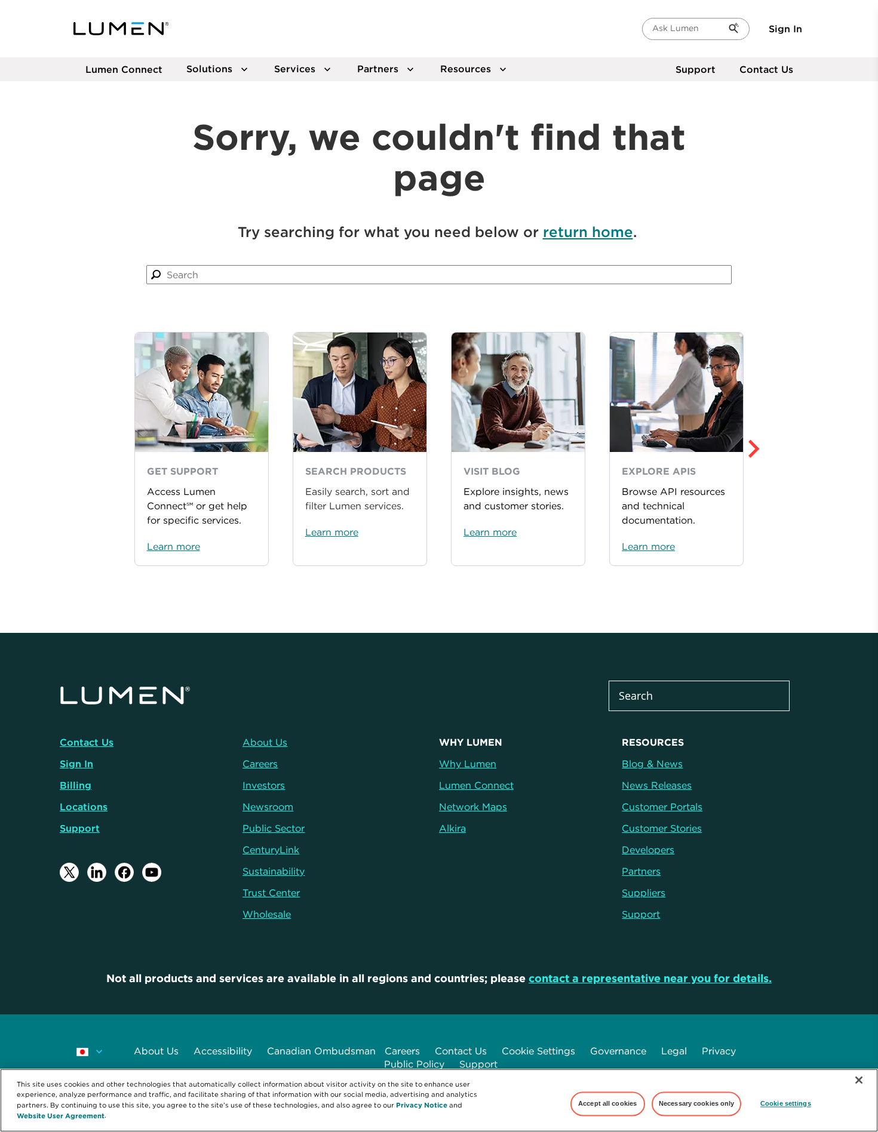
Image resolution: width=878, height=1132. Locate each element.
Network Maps (473, 807)
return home (588, 232)
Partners (641, 871)
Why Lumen (467, 764)
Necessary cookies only (697, 1103)
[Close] (859, 1080)
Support (696, 69)
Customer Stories (662, 828)
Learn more (173, 546)
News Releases (657, 785)
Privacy (719, 1051)
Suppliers (643, 893)
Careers (402, 1051)
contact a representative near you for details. (650, 978)
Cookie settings (785, 1103)
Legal (674, 1051)
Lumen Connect (476, 785)
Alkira (452, 828)
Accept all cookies (607, 1103)
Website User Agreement (61, 1115)
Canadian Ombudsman (321, 1051)
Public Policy (414, 1064)
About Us (156, 1051)
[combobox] (439, 274)
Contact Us (766, 69)
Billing (75, 785)
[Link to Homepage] (121, 28)
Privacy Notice (421, 1104)
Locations (84, 807)
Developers (648, 850)
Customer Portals (662, 807)
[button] (777, 449)
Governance (618, 1051)
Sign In (785, 29)
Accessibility (223, 1051)
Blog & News (652, 764)
